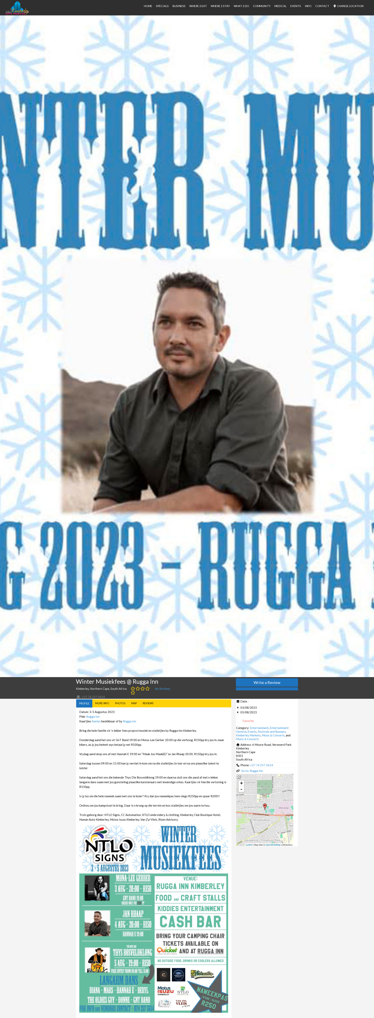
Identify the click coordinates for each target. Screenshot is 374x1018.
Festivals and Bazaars (272, 731)
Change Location (349, 6)
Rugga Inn (93, 716)
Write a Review (267, 682)
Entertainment (259, 728)
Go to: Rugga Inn (252, 770)
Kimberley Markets (248, 735)
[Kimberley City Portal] (17, 13)
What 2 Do (241, 6)
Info (308, 6)
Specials (162, 6)
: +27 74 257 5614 (92, 697)
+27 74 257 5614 (261, 765)
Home (148, 6)
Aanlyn (96, 721)
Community (262, 6)
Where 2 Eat (198, 6)
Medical (280, 6)
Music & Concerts (273, 735)
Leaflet (249, 844)
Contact (322, 6)
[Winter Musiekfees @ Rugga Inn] (265, 806)
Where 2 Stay (220, 6)
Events (295, 6)
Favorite (248, 721)
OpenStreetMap (273, 844)
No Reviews (162, 688)
